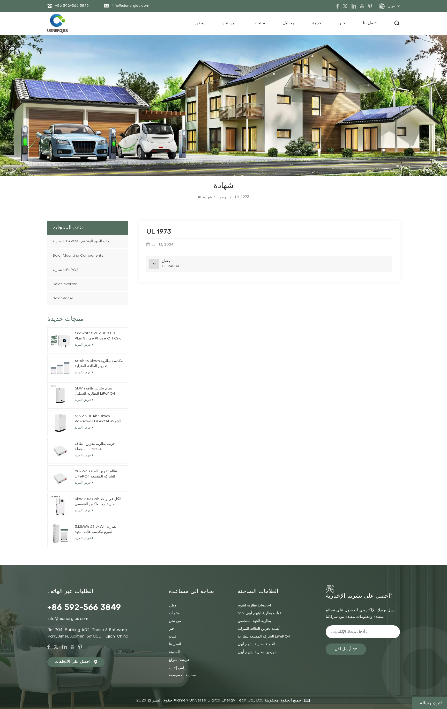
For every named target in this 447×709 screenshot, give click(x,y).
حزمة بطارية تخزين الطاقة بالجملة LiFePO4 (95, 446)
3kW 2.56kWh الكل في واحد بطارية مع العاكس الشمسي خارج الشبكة (98, 502)
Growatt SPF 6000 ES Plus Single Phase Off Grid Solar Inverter (98, 336)
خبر (342, 23)
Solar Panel (63, 298)
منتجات (258, 23)
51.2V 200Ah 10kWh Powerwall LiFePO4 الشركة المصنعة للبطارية (98, 419)
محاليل (289, 23)
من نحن (228, 23)
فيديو (172, 636)
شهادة (207, 197)
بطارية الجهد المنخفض (254, 621)
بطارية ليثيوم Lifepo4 (254, 605)
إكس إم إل (177, 667)
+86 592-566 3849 (72, 6)
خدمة (317, 23)
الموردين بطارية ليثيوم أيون (258, 652)
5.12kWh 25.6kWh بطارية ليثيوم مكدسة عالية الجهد (95, 529)
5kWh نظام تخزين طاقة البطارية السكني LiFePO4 (95, 391)
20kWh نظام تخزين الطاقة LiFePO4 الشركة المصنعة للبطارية (96, 474)
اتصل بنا (370, 23)
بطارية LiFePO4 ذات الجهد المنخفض (81, 241)
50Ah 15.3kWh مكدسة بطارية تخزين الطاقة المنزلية (99, 363)
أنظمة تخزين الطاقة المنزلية (259, 629)
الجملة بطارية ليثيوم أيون (256, 644)
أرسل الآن (343, 649)
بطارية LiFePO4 (65, 270)
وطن (199, 23)
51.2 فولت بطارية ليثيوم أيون (259, 613)
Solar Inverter (65, 284)
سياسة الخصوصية (182, 675)
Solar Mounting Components (78, 255)
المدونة (174, 652)
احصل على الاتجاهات (72, 662)
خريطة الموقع (179, 660)
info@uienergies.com (130, 6)
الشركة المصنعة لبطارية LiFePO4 (264, 636)
